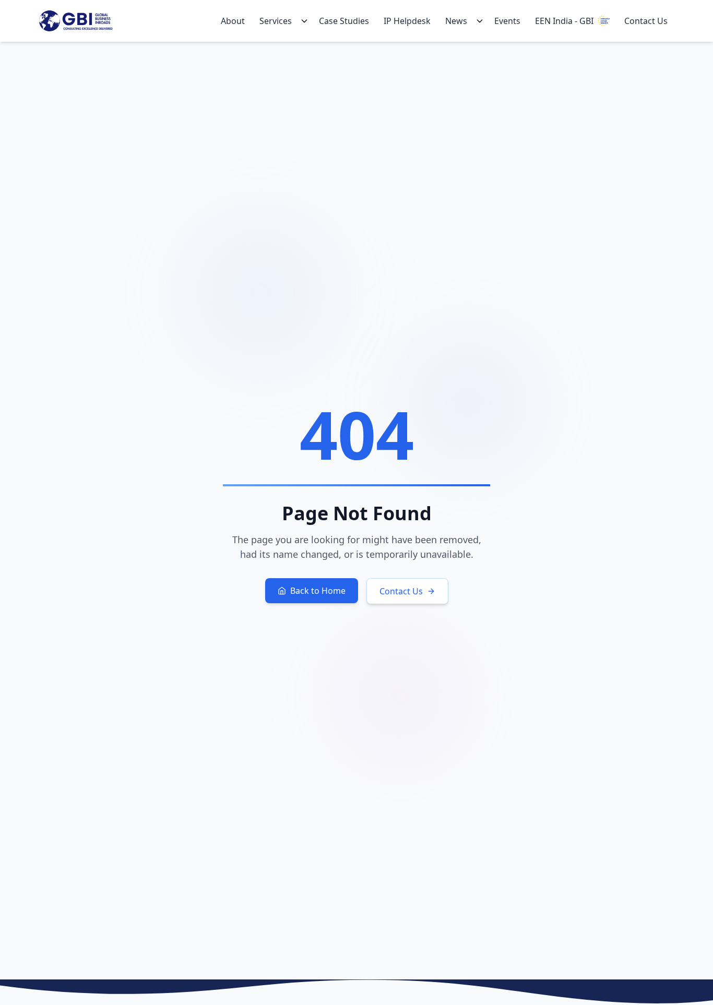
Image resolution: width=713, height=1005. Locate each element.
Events (507, 21)
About (233, 21)
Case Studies (344, 21)
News (456, 21)
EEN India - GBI (564, 21)
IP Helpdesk (407, 21)
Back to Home (318, 590)
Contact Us (646, 21)
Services (275, 21)
